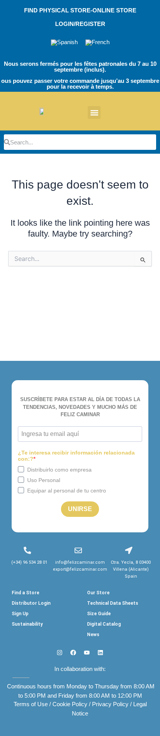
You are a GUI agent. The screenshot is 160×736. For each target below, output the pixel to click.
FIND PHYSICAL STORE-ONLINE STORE (80, 10)
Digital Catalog (104, 624)
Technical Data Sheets (112, 603)
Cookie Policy (69, 704)
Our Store (98, 592)
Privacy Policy (110, 704)
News (93, 634)
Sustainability (27, 624)
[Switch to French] (97, 43)
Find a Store (25, 592)
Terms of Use (31, 704)
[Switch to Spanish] (64, 43)
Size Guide (99, 613)
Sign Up (20, 613)
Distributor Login (31, 603)
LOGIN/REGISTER (80, 24)
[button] (94, 112)
